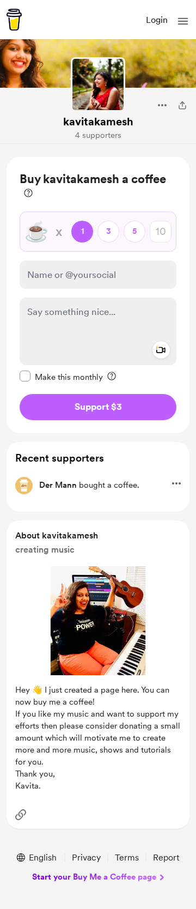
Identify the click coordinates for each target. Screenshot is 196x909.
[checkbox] (61, 376)
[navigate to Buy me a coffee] (14, 20)
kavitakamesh (98, 121)
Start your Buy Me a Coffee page (94, 877)
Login (157, 20)
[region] (98, 295)
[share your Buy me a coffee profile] (182, 105)
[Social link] (20, 814)
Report (166, 857)
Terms (127, 857)
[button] (182, 21)
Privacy (86, 857)
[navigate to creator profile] (98, 84)
